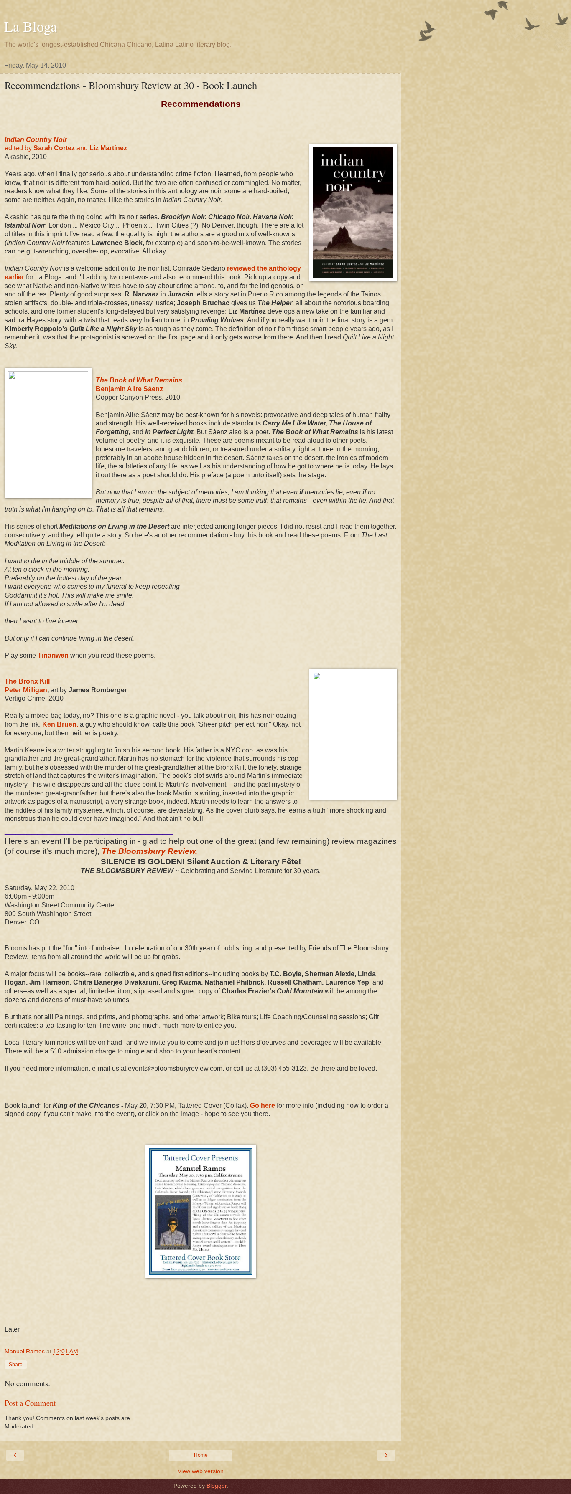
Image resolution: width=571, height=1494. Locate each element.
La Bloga (30, 26)
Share (16, 1364)
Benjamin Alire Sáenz (129, 388)
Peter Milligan (26, 690)
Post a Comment (30, 1403)
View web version (201, 1471)
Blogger (216, 1485)
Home (201, 1455)
